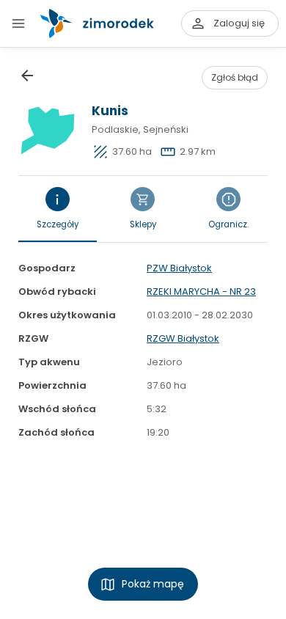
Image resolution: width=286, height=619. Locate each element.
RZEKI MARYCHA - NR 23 (201, 291)
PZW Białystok (179, 268)
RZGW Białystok (183, 338)
